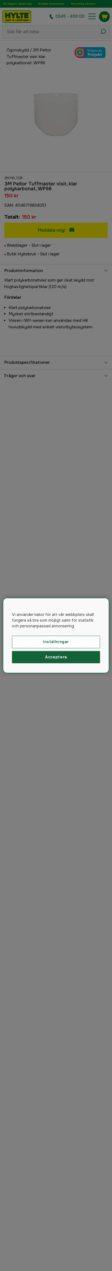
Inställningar (56, 641)
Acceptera (56, 657)
